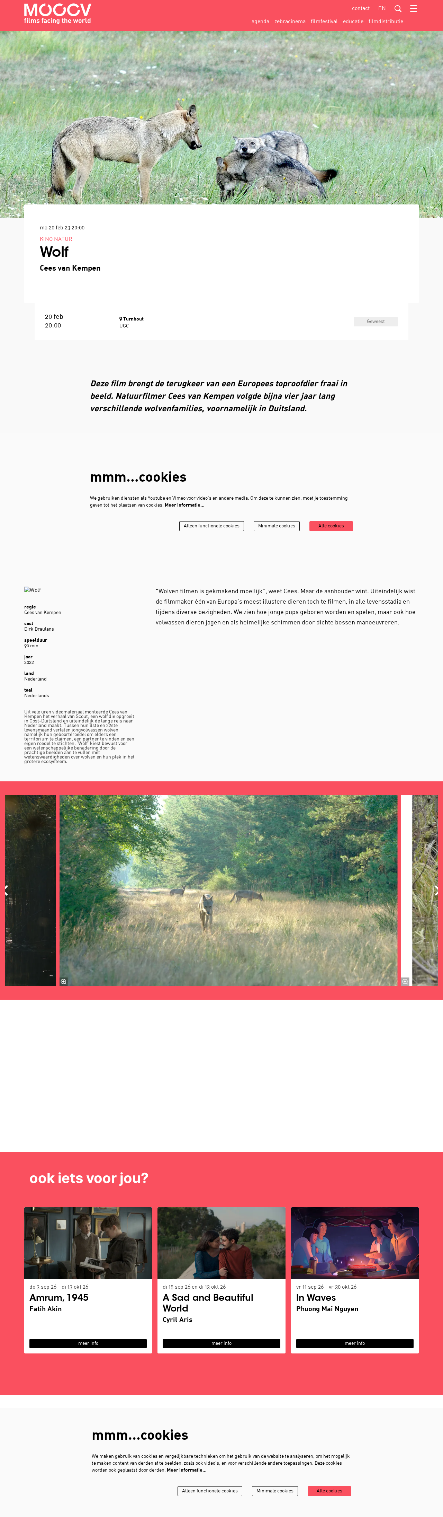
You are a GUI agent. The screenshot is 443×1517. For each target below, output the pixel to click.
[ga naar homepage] (57, 13)
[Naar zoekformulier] (398, 8)
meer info (88, 1343)
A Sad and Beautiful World (208, 1304)
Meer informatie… (185, 505)
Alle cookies (331, 526)
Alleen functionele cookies (211, 526)
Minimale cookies (276, 526)
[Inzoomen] (63, 981)
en (382, 8)
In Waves (316, 1298)
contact (361, 8)
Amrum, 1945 (59, 1298)
